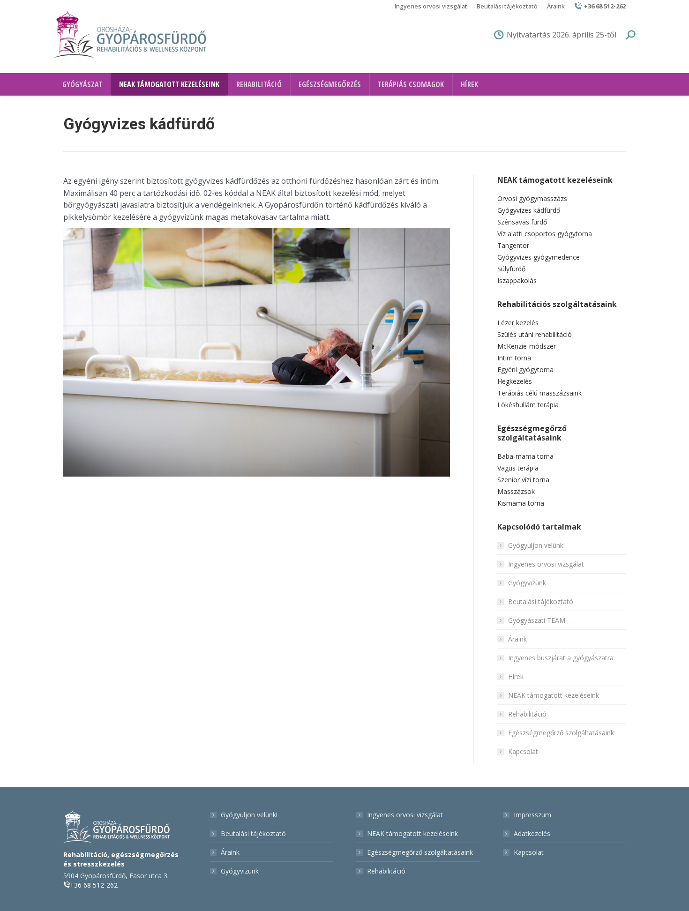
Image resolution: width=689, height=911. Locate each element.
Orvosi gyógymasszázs (532, 198)
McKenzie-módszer (526, 346)
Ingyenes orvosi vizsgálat (546, 564)
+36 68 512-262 (605, 6)
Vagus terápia (518, 467)
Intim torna (514, 357)
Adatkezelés (532, 833)
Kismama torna (520, 503)
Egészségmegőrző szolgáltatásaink (561, 732)
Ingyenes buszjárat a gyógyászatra (561, 657)
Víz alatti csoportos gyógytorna (544, 233)
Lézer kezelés (518, 322)
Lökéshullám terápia (528, 404)
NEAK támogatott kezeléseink (553, 695)
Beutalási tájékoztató (540, 601)
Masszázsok (516, 491)
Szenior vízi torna (523, 479)
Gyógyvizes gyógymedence (538, 257)
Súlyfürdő (511, 268)
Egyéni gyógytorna (525, 369)
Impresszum (532, 814)
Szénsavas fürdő (522, 221)
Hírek (516, 676)
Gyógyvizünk (527, 582)
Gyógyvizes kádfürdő (528, 210)
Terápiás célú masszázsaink (539, 392)
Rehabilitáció (527, 713)
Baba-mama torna (525, 456)
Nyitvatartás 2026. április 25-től (561, 34)
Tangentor (513, 245)
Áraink (517, 639)
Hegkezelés (514, 381)
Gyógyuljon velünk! (536, 545)
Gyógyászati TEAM (536, 620)
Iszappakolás (517, 280)
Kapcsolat (523, 751)
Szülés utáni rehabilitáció (534, 334)
